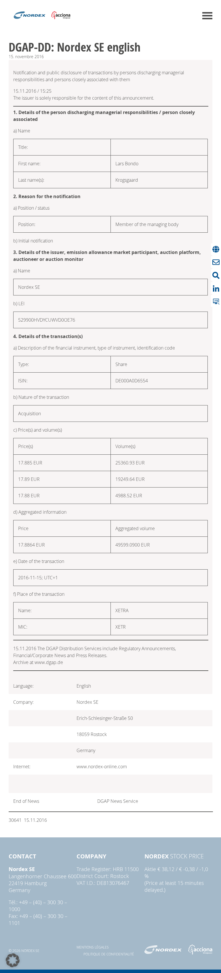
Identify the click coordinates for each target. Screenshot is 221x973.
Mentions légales (93, 947)
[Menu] (207, 15)
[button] (12, 960)
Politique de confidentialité (108, 954)
